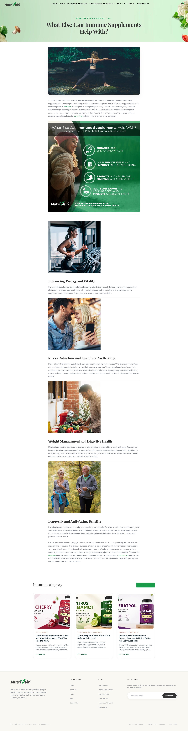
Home (54, 4)
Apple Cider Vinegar (106, 690)
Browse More (145, 585)
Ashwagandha (104, 694)
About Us (122, 4)
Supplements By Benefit (101, 4)
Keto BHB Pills (103, 698)
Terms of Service (156, 724)
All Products (103, 685)
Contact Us (143, 4)
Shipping (173, 724)
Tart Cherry (103, 707)
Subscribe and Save (77, 4)
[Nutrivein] (12, 4)
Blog (131, 4)
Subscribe (169, 695)
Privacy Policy (136, 724)
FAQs (72, 694)
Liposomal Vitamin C (106, 703)
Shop (62, 4)
